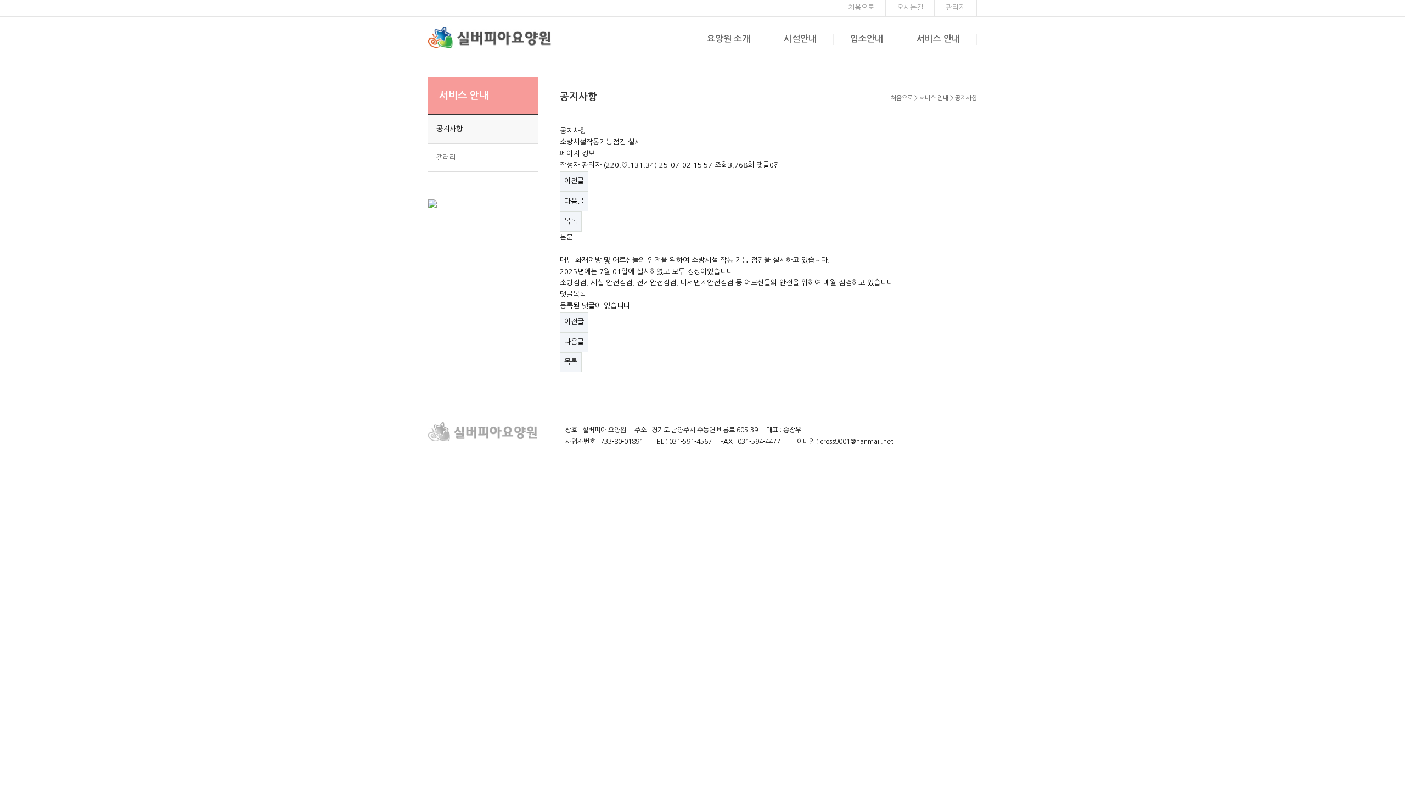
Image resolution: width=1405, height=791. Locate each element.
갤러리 (446, 157)
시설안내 (800, 39)
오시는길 (910, 7)
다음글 (574, 201)
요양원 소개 (728, 39)
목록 (570, 221)
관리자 (955, 7)
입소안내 (866, 39)
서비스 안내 (938, 39)
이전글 (574, 181)
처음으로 (861, 7)
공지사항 (449, 128)
